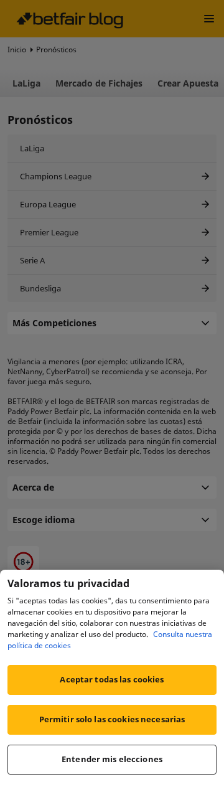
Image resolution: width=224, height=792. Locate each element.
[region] (112, 681)
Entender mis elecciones (112, 759)
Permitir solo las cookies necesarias (112, 719)
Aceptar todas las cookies (112, 679)
